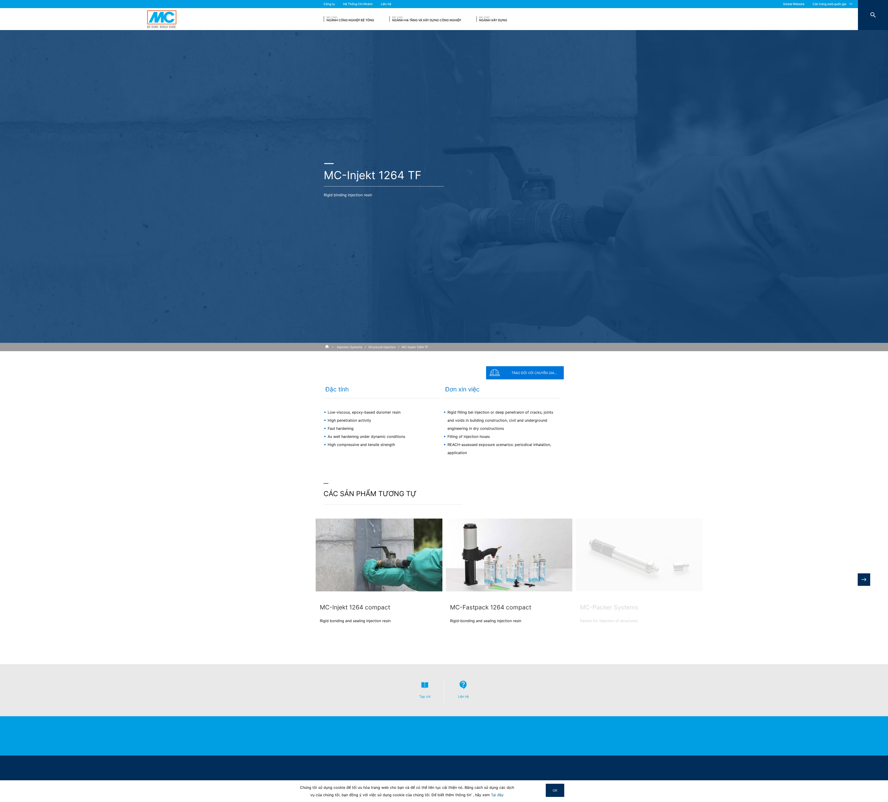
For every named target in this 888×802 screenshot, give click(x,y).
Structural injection (382, 347)
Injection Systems (349, 347)
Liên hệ (386, 4)
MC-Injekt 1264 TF (415, 347)
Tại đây (497, 795)
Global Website (794, 4)
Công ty (329, 4)
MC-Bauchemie (161, 19)
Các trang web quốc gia (829, 4)
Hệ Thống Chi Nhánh (358, 4)
